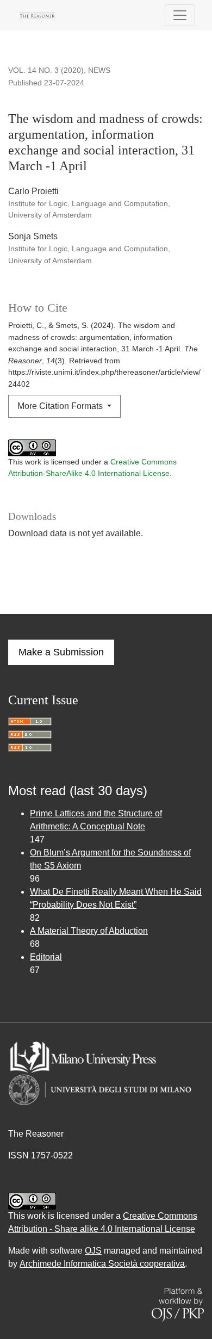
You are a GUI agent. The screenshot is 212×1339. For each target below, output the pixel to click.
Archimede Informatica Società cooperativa (102, 1263)
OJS (93, 1250)
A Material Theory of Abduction (89, 930)
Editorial (46, 957)
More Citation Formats (61, 406)
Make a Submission (61, 652)
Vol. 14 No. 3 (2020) (46, 70)
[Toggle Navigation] (180, 15)
